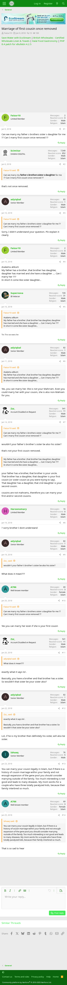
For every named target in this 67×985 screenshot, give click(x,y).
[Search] (63, 3)
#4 (64, 261)
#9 (64, 554)
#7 (64, 422)
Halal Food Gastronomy (44, 40)
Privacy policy (37, 976)
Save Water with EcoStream (16, 37)
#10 (63, 600)
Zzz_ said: (8, 560)
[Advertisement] (33, 79)
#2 (64, 164)
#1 (64, 129)
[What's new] (57, 3)
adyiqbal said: (10, 658)
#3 (64, 213)
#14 (63, 815)
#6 (64, 361)
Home (56, 976)
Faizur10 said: (10, 170)
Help (48, 976)
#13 (63, 763)
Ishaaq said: (9, 821)
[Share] (60, 129)
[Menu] (4, 3)
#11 (63, 652)
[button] (5, 890)
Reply (62, 142)
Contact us (7, 976)
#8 (64, 522)
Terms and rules (21, 976)
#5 (64, 306)
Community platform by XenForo (27, 982)
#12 (63, 708)
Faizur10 (8, 33)
